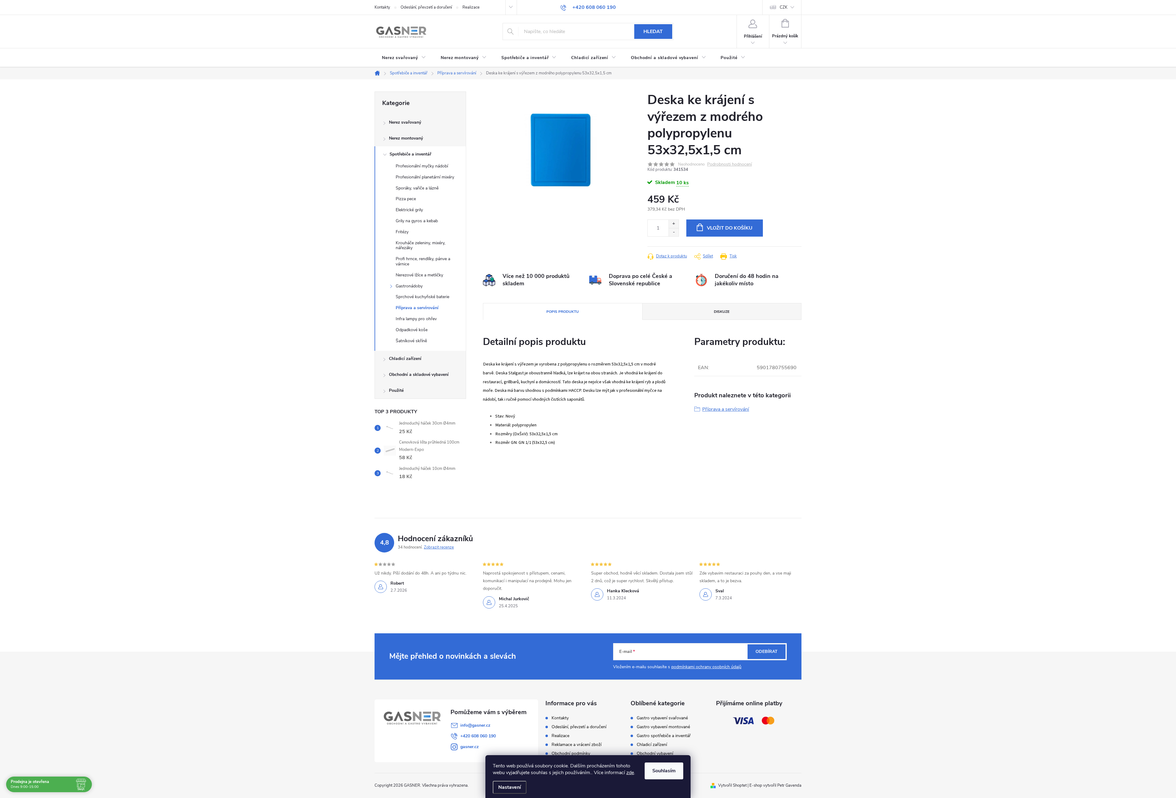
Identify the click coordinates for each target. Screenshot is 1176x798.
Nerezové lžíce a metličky (419, 275)
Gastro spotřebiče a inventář (664, 735)
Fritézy (402, 232)
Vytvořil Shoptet (732, 785)
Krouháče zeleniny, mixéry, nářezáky (420, 245)
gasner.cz (469, 747)
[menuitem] (404, 57)
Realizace (471, 7)
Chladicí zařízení (405, 359)
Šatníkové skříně (411, 341)
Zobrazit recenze (439, 547)
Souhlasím (664, 770)
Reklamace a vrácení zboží (576, 744)
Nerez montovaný (406, 138)
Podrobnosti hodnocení (729, 164)
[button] (1159, 777)
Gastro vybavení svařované (662, 718)
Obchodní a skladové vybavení (419, 374)
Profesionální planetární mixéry (425, 177)
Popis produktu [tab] (562, 311)
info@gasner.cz (475, 725)
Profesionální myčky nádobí (422, 166)
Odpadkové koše (412, 330)
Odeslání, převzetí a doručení (426, 7)
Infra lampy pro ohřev (416, 319)
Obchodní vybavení (655, 753)
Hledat (653, 31)
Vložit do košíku (729, 228)
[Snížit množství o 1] (674, 232)
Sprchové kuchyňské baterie (422, 297)
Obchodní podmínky (571, 753)
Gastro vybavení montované (663, 727)
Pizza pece (406, 199)
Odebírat (767, 651)
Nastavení (509, 787)
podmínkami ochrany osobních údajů (706, 667)
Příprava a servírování (417, 308)
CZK (783, 7)
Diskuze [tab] (721, 311)
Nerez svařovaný (405, 122)
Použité (396, 390)
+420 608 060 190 (478, 736)
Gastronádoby (409, 286)
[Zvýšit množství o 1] (674, 224)
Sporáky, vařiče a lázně (417, 188)
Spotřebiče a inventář (410, 154)
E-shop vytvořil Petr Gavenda (775, 785)
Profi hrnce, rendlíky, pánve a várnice (423, 261)
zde (630, 772)
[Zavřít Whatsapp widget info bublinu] (1087, 768)
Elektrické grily (409, 210)
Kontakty (382, 7)
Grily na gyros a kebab (417, 221)
